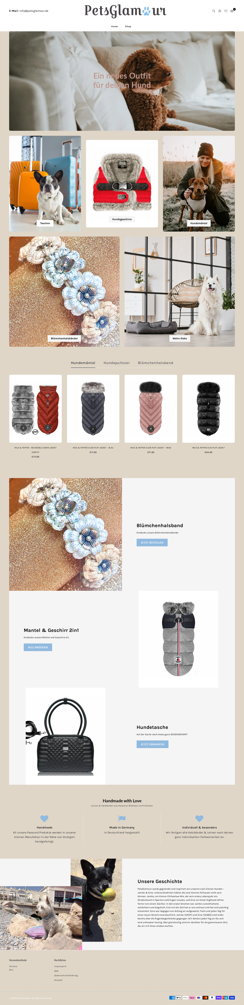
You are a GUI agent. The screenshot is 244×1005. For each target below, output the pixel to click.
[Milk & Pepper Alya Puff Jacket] (208, 409)
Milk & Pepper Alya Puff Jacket (208, 448)
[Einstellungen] (220, 11)
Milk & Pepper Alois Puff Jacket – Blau (93, 448)
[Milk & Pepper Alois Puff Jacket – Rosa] (151, 409)
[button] (232, 11)
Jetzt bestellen (152, 542)
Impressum (60, 966)
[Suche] (214, 11)
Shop (128, 26)
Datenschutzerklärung (66, 975)
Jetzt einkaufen (152, 744)
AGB (56, 971)
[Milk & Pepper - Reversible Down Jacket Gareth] (35, 409)
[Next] (239, 419)
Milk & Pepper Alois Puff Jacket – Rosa (150, 448)
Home (114, 26)
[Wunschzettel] (226, 11)
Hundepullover (116, 363)
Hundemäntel (83, 363)
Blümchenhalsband (155, 363)
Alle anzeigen (38, 647)
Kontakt (58, 980)
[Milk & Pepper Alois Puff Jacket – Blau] (93, 409)
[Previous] (4, 419)
